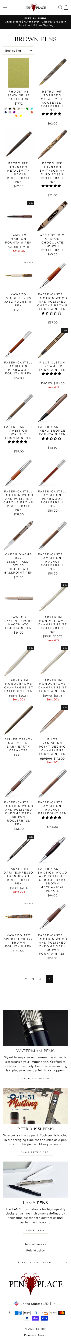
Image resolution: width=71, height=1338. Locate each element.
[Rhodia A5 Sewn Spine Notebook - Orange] (16, 115)
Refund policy (35, 1250)
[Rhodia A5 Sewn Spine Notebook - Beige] (23, 108)
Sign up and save (34, 1262)
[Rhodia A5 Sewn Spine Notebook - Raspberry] (23, 112)
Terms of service (36, 1244)
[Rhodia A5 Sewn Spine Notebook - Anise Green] (27, 108)
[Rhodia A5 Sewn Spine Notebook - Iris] (10, 112)
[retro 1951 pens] (35, 1106)
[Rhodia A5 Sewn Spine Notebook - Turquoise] (31, 108)
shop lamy (35, 1230)
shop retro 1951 (35, 1152)
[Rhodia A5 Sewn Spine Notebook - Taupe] (18, 108)
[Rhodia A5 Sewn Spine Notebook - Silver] (5, 108)
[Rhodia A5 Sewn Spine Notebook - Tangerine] (31, 112)
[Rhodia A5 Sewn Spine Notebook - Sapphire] (5, 112)
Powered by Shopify (35, 1334)
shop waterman (35, 1078)
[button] (52, 114)
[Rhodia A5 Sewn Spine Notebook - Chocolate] (14, 108)
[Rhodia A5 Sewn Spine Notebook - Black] (10, 108)
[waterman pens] (35, 1028)
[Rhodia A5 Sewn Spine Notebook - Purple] (14, 112)
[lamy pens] (35, 1180)
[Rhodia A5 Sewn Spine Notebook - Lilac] (18, 112)
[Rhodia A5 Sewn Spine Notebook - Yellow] (20, 115)
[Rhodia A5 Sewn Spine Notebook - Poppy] (27, 112)
